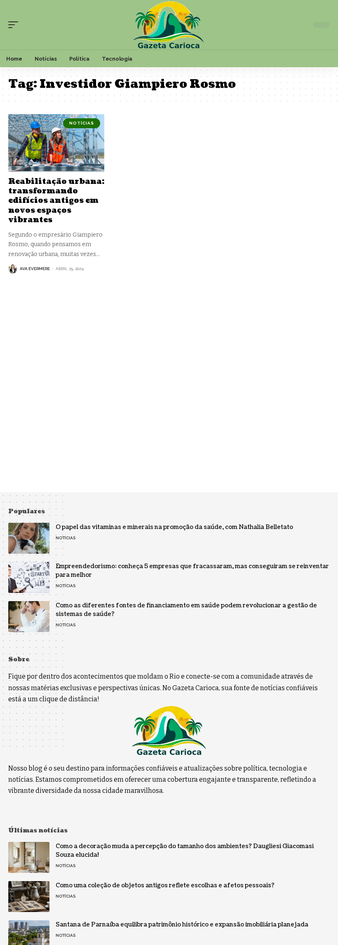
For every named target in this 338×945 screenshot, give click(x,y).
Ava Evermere (35, 268)
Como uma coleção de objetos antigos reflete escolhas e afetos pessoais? (165, 885)
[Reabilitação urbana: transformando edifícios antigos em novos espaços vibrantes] (56, 143)
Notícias (81, 123)
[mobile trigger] (15, 24)
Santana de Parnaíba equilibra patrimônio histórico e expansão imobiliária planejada (182, 925)
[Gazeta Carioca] (168, 24)
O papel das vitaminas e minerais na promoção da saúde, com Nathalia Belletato (174, 527)
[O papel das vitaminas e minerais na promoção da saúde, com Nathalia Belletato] (28, 538)
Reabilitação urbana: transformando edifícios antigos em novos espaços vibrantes (56, 201)
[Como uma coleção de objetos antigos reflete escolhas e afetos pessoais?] (28, 896)
